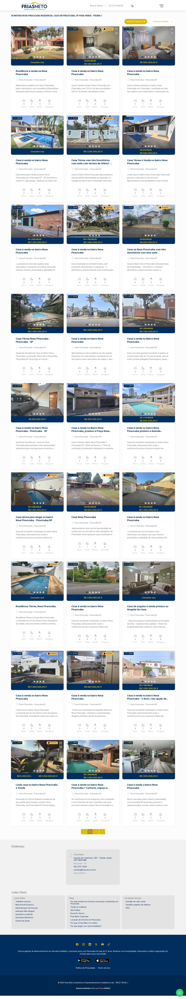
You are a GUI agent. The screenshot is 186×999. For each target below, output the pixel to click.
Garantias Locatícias (24, 914)
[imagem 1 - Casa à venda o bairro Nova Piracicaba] (148, 756)
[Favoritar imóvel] (60, 29)
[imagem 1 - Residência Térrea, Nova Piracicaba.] (37, 578)
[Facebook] (77, 944)
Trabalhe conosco (23, 901)
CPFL (128, 908)
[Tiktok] (108, 944)
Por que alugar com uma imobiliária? (85, 926)
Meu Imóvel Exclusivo (24, 905)
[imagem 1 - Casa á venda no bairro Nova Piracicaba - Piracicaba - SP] (37, 399)
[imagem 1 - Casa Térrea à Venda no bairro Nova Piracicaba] (148, 131)
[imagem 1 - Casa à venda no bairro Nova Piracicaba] (93, 42)
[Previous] (15, 42)
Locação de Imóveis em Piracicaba (85, 920)
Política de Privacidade (85, 968)
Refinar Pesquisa (134, 21)
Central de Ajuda (22, 921)
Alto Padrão (75, 910)
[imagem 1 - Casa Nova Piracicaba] (93, 488)
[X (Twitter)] (96, 944)
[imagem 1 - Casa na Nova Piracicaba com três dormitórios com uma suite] (148, 221)
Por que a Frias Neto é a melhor (84, 923)
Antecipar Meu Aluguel (24, 911)
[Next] (59, 42)
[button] (132, 5)
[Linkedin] (89, 944)
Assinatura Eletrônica (24, 917)
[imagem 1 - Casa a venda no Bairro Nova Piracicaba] (148, 310)
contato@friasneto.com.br (85, 870)
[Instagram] (83, 944)
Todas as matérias (78, 907)
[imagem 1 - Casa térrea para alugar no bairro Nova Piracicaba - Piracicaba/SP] (37, 488)
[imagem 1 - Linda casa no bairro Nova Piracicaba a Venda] (37, 756)
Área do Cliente (96, 6)
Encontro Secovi (77, 913)
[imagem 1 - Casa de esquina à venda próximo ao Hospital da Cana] (148, 578)
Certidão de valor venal (135, 901)
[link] (54, 6)
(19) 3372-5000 (114, 6)
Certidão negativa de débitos (138, 905)
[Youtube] (102, 944)
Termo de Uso (104, 968)
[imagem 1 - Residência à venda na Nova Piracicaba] (37, 42)
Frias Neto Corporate (79, 916)
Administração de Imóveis (26, 908)
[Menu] (161, 6)
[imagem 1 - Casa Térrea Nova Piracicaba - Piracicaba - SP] (37, 310)
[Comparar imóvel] (60, 33)
